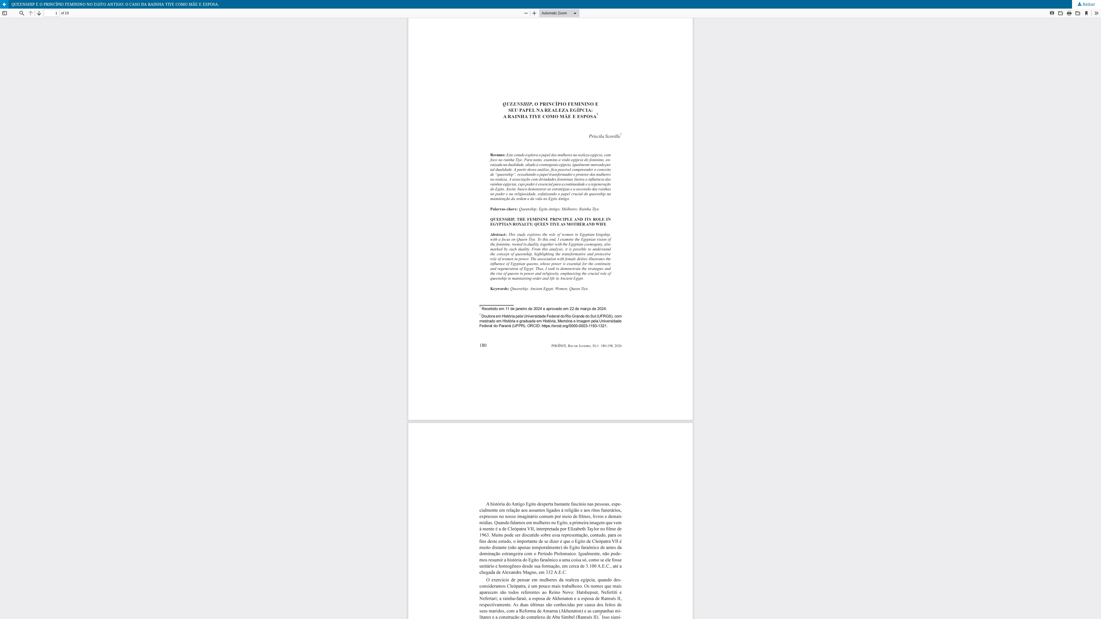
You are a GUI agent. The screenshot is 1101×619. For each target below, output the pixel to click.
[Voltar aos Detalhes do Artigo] (4, 4)
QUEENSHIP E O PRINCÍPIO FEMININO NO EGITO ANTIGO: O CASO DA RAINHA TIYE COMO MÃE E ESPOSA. (115, 4)
